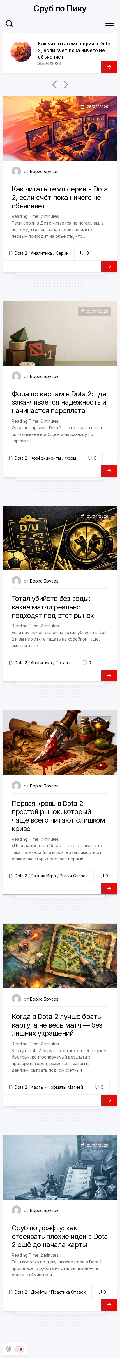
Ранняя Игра (43, 875)
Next (65, 84)
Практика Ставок (68, 1291)
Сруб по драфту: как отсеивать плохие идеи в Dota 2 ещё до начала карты (60, 1236)
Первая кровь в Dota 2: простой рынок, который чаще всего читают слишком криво (58, 816)
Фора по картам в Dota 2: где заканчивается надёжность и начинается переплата (59, 402)
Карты (37, 1087)
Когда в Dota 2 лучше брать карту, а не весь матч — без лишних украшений (57, 1025)
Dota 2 (21, 253)
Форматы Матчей (65, 1087)
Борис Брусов (44, 171)
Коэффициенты (46, 457)
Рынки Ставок (74, 875)
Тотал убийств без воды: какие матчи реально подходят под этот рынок (53, 607)
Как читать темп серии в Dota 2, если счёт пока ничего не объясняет (74, 50)
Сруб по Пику (59, 8)
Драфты (39, 1291)
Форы (70, 457)
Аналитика (41, 253)
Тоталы (63, 662)
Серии (62, 253)
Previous (55, 84)
